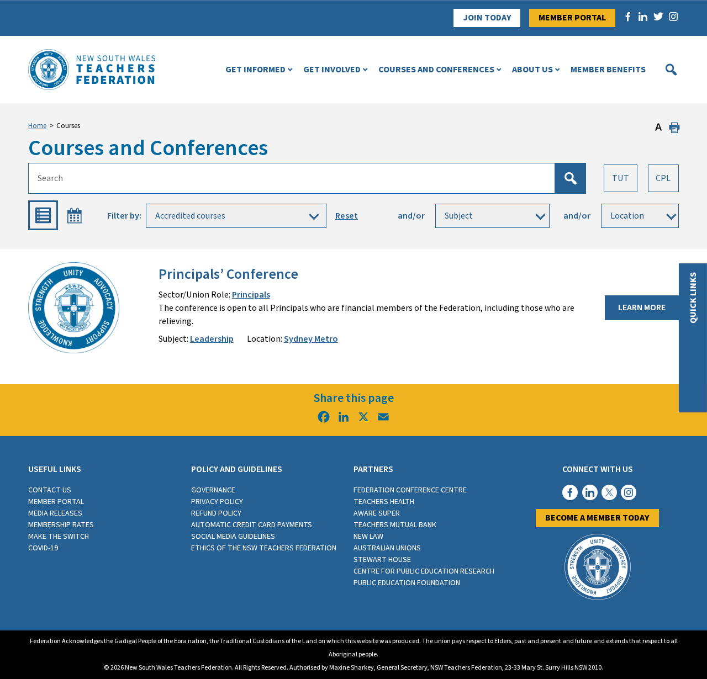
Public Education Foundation (407, 582)
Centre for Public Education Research (424, 571)
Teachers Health (384, 501)
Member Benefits (608, 69)
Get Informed (255, 69)
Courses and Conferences (436, 69)
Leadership (212, 339)
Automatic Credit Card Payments (251, 525)
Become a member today (597, 518)
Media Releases (55, 513)
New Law (368, 536)
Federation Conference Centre (410, 490)
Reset (346, 216)
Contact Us (49, 490)
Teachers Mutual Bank (395, 525)
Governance (213, 490)
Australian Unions (387, 548)
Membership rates (61, 525)
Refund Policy (216, 513)
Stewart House (382, 559)
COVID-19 (43, 548)
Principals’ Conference (228, 274)
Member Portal (572, 18)
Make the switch (58, 536)
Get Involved (332, 69)
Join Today (487, 18)
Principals (251, 295)
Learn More (642, 307)
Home (37, 126)
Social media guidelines (233, 536)
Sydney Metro (311, 339)
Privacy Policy (217, 501)
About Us (532, 69)
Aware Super (377, 513)
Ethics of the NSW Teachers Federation (263, 548)
